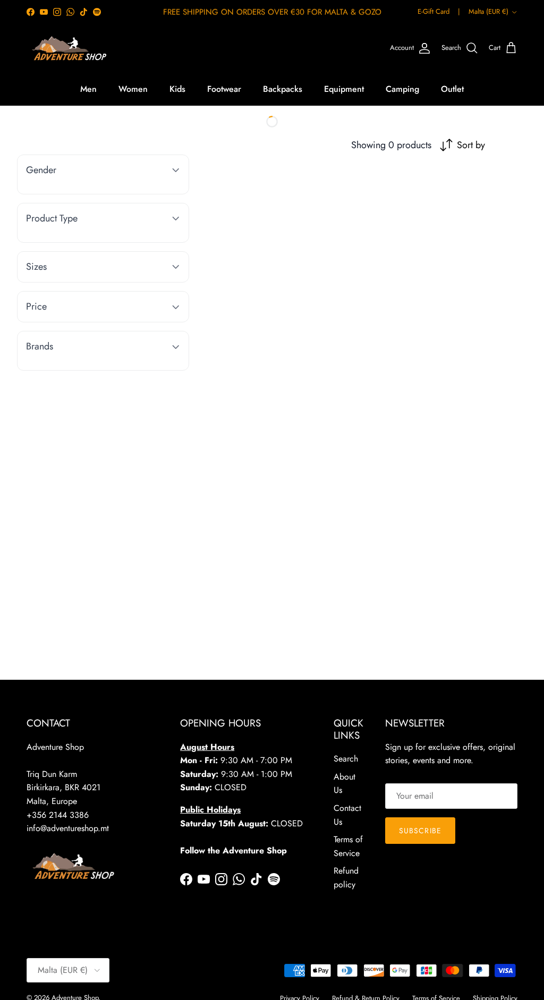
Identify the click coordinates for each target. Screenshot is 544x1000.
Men (88, 89)
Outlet (452, 89)
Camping (402, 89)
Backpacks (282, 89)
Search (346, 759)
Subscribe (420, 830)
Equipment (344, 89)
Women (133, 89)
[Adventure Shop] (68, 48)
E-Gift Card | (439, 11)
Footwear (224, 89)
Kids (177, 89)
